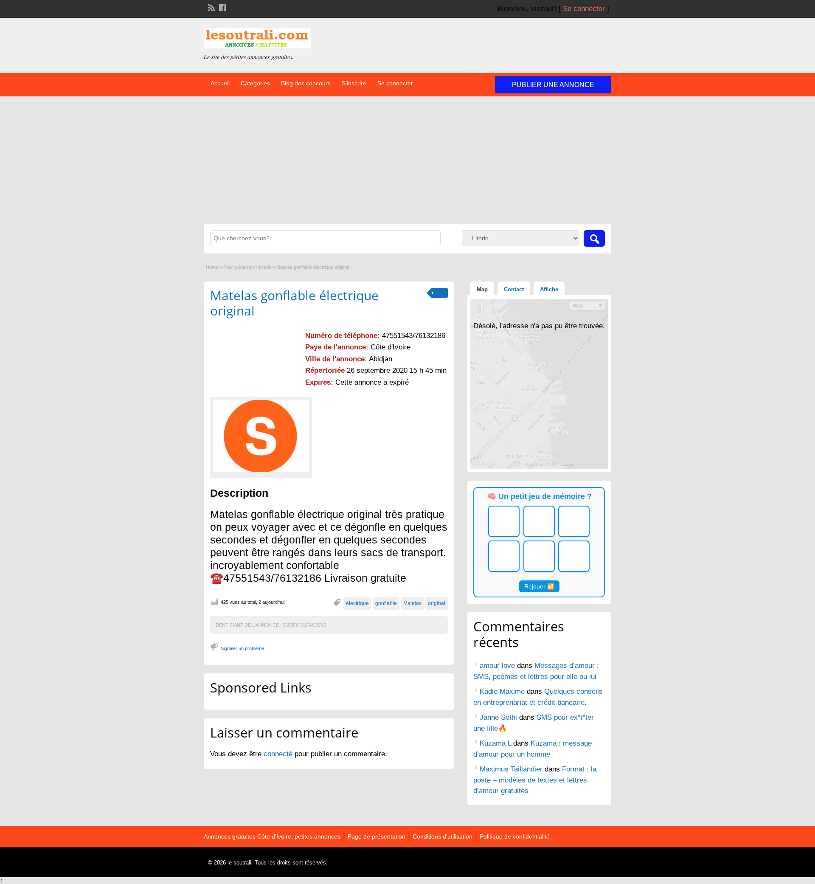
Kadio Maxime (502, 691)
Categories (255, 83)
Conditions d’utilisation (442, 836)
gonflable (386, 603)
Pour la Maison (238, 267)
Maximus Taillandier (511, 769)
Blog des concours (306, 83)
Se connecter (584, 9)
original (436, 603)
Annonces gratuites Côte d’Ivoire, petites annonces (272, 836)
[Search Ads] (594, 238)
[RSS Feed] (210, 6)
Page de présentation (376, 836)
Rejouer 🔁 (539, 586)
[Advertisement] (407, 160)
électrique (357, 603)
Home (212, 267)
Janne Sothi (498, 717)
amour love (497, 666)
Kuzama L (495, 743)
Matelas (412, 603)
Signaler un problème (242, 648)
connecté (279, 754)
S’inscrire (354, 83)
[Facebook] (221, 6)
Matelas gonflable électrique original (294, 303)
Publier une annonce (553, 84)
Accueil (220, 83)
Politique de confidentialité (515, 836)
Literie (265, 267)
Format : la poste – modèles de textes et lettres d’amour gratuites (534, 780)
